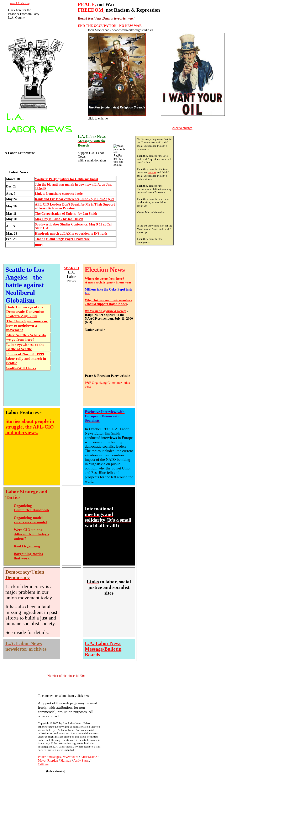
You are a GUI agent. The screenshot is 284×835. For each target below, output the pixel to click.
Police (42, 757)
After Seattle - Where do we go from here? (26, 337)
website (152, 172)
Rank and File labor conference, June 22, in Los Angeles (74, 199)
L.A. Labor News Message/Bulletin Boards (103, 649)
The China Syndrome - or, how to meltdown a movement (27, 325)
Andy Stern (81, 760)
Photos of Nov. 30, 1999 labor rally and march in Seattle (26, 358)
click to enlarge (182, 128)
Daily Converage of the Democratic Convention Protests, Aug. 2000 (25, 311)
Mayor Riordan (48, 760)
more (39, 245)
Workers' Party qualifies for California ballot (66, 179)
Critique (43, 764)
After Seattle (88, 757)
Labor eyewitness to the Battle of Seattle (25, 346)
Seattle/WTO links (21, 368)
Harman (66, 760)
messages (54, 757)
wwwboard (70, 757)
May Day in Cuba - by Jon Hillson (59, 219)
